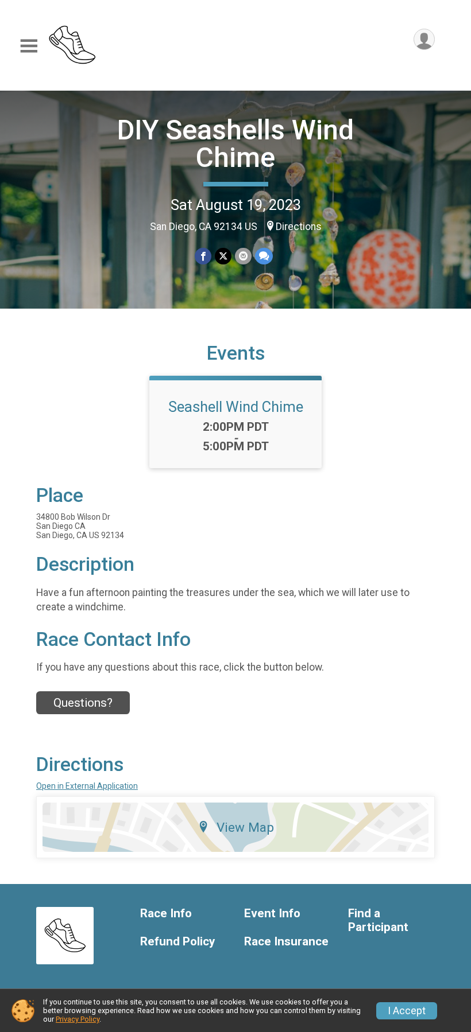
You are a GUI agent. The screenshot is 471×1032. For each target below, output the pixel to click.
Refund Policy (177, 941)
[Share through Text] (264, 256)
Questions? (83, 703)
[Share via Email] (243, 256)
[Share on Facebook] (203, 256)
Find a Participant (378, 920)
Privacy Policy (77, 1019)
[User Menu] (424, 39)
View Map (245, 827)
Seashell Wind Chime (235, 406)
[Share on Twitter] (223, 256)
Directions (299, 226)
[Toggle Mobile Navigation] (28, 46)
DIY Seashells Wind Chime (235, 144)
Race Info (166, 913)
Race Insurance (286, 941)
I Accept (407, 1011)
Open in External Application (87, 785)
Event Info (272, 913)
